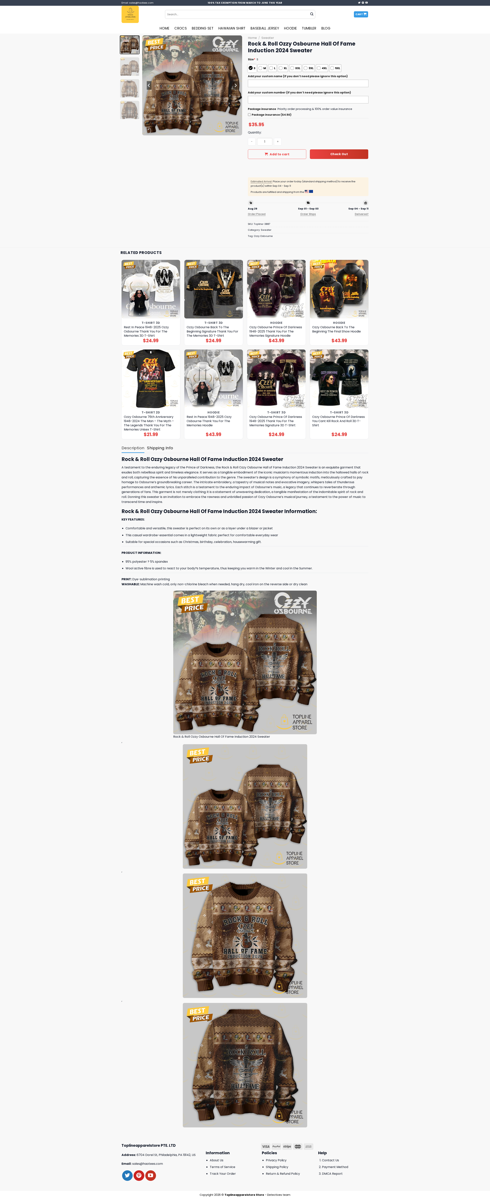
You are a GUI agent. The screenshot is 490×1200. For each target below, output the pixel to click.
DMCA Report (332, 1173)
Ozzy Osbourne (263, 236)
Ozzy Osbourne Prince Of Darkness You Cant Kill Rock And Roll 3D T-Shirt (338, 421)
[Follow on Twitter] (359, 3)
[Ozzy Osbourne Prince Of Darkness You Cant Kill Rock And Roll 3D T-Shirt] (339, 379)
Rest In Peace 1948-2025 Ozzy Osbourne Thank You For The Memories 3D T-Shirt (146, 331)
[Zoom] (147, 130)
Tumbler (309, 28)
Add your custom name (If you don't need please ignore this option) (298, 76)
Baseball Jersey (265, 28)
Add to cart (279, 154)
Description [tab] (133, 448)
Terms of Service (222, 1167)
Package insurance (262, 109)
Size (251, 59)
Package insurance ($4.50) (272, 115)
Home (164, 28)
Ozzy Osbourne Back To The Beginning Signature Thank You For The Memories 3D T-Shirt (212, 331)
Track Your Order (223, 1173)
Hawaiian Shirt (232, 28)
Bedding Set (202, 28)
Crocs (180, 28)
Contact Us (330, 1160)
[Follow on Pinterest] (363, 3)
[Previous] (149, 85)
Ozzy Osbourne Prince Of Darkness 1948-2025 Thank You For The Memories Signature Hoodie (275, 331)
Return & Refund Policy (283, 1173)
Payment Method (335, 1167)
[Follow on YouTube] (366, 3)
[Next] (235, 85)
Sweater (267, 38)
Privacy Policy (276, 1160)
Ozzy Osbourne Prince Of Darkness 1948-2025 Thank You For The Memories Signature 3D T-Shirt (275, 421)
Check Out (339, 154)
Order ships (308, 214)
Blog (325, 28)
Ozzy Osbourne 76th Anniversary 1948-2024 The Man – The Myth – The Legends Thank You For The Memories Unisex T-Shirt (149, 423)
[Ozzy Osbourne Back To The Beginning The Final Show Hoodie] (339, 289)
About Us (216, 1160)
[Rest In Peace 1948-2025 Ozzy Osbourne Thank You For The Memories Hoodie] (213, 379)
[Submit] (312, 14)
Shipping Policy (277, 1167)
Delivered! (361, 214)
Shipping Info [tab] (160, 448)
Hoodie (290, 28)
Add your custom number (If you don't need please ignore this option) (299, 92)
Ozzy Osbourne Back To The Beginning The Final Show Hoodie (336, 329)
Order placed (257, 214)
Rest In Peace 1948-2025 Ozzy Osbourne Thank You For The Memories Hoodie (209, 421)
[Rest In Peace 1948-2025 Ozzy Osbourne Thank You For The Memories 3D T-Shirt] (151, 289)
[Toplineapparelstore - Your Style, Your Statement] (140, 14)
